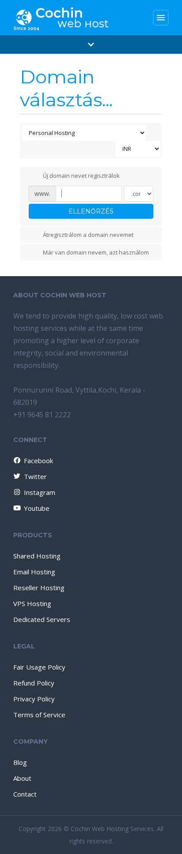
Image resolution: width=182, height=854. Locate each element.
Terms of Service (39, 714)
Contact (25, 794)
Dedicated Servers (41, 619)
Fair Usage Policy (39, 667)
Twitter (35, 476)
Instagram (39, 492)
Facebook (38, 460)
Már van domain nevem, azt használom (96, 252)
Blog (20, 762)
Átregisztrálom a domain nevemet (88, 235)
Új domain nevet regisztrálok (81, 176)
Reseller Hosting (38, 587)
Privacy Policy (34, 698)
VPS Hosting (32, 603)
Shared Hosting (37, 555)
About (22, 778)
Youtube (36, 508)
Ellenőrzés (91, 211)
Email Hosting (34, 571)
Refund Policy (33, 682)
